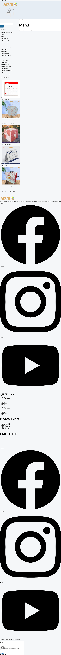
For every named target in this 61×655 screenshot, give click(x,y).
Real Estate (4, 64)
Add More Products (4, 654)
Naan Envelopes (5, 53)
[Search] (2, 26)
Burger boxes (5, 38)
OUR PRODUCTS (6, 398)
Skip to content (3, 0)
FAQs (3, 404)
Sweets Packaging (6, 70)
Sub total (2, 647)
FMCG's (4, 51)
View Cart (2, 653)
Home (20, 19)
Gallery (3, 399)
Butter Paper (5, 40)
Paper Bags (4, 60)
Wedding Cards (5, 74)
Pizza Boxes (4, 62)
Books (3, 36)
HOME (3, 397)
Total (1, 649)
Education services (6, 47)
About (3, 402)
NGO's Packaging (6, 55)
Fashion (4, 49)
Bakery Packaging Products (8, 32)
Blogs (3, 401)
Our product (5, 57)
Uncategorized (5, 72)
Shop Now (2, 646)
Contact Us (4, 403)
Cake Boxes (4, 42)
